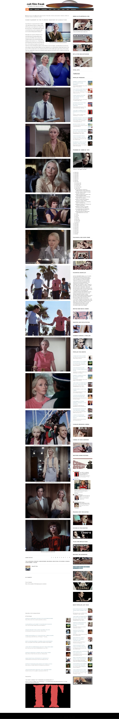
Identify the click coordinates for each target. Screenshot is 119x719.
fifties (74, 566)
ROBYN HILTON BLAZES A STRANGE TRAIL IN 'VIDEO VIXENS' (38, 652)
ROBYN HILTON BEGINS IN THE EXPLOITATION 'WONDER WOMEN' (39, 618)
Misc (68, 9)
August (76, 188)
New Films (37, 9)
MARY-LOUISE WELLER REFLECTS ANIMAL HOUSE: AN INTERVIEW (38, 641)
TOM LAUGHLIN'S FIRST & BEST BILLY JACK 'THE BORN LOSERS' (38, 669)
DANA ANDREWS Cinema (79, 502)
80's (50, 9)
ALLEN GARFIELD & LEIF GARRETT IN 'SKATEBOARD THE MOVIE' (38, 624)
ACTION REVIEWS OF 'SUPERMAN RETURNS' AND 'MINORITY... (82, 210)
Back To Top (69, 717)
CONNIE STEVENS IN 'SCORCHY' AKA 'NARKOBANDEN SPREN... (83, 195)
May (76, 216)
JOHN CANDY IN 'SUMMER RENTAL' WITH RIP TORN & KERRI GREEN (39, 646)
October (77, 185)
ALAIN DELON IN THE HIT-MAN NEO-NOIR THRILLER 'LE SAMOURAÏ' (79, 104)
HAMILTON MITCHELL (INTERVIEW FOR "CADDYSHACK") (37, 658)
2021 (75, 179)
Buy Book (73, 9)
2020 (75, 180)
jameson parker (57, 15)
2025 (75, 173)
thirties (87, 566)
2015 (75, 227)
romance (31, 16)
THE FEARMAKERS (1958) (84, 503)
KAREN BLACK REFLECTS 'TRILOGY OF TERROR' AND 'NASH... (83, 205)
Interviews (44, 9)
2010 (75, 233)
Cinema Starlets (77, 479)
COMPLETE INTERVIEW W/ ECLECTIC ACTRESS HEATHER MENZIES (79, 416)
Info (31, 9)
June (76, 215)
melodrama (62, 15)
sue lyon (81, 568)
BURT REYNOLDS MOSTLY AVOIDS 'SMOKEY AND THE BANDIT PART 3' (80, 610)
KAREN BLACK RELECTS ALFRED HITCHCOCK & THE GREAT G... (82, 207)
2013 (75, 229)
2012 (75, 231)
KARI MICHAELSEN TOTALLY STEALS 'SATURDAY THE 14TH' (37, 629)
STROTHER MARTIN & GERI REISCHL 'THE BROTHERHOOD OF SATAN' (80, 369)
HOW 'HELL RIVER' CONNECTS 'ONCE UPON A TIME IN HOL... (83, 193)
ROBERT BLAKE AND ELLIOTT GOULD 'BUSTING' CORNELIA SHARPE (39, 635)
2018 (75, 223)
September (77, 187)
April (76, 217)
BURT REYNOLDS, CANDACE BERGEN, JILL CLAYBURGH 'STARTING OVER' (79, 639)
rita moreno (27, 16)
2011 (75, 232)
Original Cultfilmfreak (78, 494)
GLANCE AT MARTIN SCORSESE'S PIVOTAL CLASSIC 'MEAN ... (82, 200)
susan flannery (35, 16)
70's (54, 9)
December (77, 183)
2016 (75, 225)
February (77, 220)
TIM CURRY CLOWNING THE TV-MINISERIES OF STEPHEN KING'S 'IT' (39, 679)
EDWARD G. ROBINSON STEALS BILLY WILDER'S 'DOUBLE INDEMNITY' (79, 83)
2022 (75, 177)
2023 (75, 176)
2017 (75, 224)
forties (81, 566)
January (76, 221)
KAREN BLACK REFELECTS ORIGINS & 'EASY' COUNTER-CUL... (83, 202)
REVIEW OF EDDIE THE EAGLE (79, 124)
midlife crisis (67, 15)
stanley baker (75, 568)
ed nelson (52, 15)
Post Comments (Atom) (35, 613)
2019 (75, 181)
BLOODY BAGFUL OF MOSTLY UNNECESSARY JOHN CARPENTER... (83, 190)
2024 (75, 175)
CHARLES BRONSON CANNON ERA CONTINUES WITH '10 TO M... (82, 212)
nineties (78, 566)
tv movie (40, 16)
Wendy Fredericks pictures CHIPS (81, 490)
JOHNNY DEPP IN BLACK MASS (79, 356)
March (76, 219)
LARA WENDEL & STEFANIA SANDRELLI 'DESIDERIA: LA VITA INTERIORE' (79, 403)
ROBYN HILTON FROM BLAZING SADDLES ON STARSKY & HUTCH (38, 663)
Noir (63, 9)
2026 (75, 172)
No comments (43, 15)
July (76, 213)
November (77, 184)
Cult (59, 9)
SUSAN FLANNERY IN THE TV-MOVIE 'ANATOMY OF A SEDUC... (82, 197)
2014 (75, 228)
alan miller (49, 15)
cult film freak (35, 4)
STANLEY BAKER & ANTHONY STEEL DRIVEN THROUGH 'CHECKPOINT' (79, 97)
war (85, 566)
